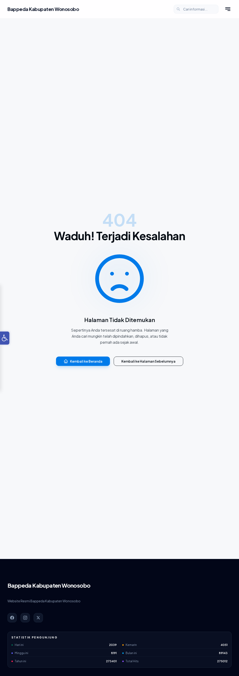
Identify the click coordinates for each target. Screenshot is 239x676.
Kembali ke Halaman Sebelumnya (148, 361)
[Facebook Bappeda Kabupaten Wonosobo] (12, 617)
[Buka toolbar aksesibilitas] (4, 338)
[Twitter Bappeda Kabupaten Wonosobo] (38, 617)
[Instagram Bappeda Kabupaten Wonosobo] (25, 617)
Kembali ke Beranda (86, 361)
